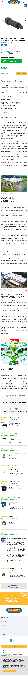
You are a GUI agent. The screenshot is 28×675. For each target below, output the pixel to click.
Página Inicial (4, 7)
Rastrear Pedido (9, 617)
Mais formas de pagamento (7, 57)
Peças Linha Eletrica (13, 7)
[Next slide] (25, 20)
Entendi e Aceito (9, 671)
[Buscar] (25, 5)
